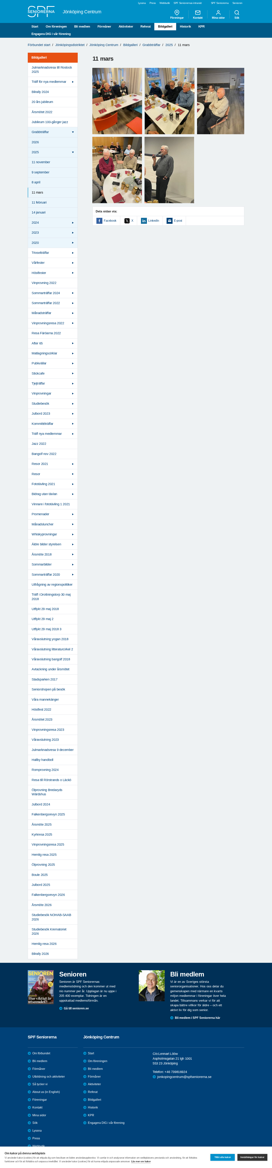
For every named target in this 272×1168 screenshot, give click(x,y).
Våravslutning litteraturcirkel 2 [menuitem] (52, 649)
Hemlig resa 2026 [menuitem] (44, 944)
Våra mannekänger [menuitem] (45, 699)
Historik (185, 26)
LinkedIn (153, 220)
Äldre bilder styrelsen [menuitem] (46, 544)
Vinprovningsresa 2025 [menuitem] (48, 844)
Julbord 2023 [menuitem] (41, 413)
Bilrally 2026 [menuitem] (40, 954)
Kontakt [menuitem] (198, 17)
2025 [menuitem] (35, 152)
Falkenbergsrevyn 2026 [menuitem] (48, 895)
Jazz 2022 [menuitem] (39, 444)
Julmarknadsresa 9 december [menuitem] (53, 750)
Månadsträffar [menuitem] (41, 313)
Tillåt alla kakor (222, 1157)
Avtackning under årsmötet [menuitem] (50, 669)
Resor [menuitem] (36, 474)
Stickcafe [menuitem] (38, 373)
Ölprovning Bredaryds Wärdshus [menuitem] (47, 792)
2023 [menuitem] (35, 232)
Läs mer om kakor (141, 1161)
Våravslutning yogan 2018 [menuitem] (50, 639)
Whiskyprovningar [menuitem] (44, 534)
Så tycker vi (40, 1084)
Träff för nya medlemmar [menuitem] (49, 82)
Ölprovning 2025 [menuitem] (43, 864)
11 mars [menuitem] (37, 192)
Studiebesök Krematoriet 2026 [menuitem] (49, 931)
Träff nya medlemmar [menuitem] (47, 434)
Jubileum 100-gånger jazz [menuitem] (50, 122)
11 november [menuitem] (41, 162)
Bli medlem (82, 26)
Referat (145, 26)
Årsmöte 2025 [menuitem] (41, 824)
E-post (178, 220)
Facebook (110, 220)
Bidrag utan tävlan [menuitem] (44, 494)
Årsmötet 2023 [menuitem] (42, 719)
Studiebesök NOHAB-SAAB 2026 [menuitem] (51, 917)
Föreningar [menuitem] (177, 17)
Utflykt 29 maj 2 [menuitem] (42, 619)
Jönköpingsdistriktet (70, 45)
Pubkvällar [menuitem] (39, 363)
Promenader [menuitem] (40, 514)
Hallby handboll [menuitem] (42, 760)
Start (34, 26)
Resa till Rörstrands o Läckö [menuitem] (51, 780)
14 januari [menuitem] (39, 212)
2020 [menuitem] (35, 243)
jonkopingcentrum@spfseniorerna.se (184, 1077)
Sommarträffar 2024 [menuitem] (46, 293)
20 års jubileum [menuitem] (42, 102)
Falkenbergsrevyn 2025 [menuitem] (48, 814)
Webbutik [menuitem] (164, 2)
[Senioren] (41, 987)
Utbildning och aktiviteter (48, 1076)
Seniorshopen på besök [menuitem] (48, 689)
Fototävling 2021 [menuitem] (43, 484)
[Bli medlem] (152, 985)
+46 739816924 (175, 1072)
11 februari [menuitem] (39, 202)
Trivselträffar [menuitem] (40, 253)
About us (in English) (46, 1091)
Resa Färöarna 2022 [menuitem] (46, 333)
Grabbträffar (151, 45)
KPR (201, 26)
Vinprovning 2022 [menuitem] (44, 283)
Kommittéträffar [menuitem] (42, 424)
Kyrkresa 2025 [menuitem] (42, 834)
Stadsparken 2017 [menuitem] (45, 679)
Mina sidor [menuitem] (218, 17)
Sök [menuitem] (236, 17)
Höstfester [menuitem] (39, 273)
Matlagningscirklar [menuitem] (44, 353)
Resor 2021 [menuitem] (40, 464)
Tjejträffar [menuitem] (38, 383)
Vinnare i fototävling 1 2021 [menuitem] (51, 504)
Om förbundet (41, 1053)
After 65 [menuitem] (37, 343)
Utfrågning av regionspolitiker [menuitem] (52, 584)
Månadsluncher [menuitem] (42, 524)
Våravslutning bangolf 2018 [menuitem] (51, 659)
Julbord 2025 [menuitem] (41, 885)
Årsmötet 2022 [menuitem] (42, 112)
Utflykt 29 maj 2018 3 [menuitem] (46, 629)
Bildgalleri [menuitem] (39, 57)
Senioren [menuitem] (237, 2)
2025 (169, 45)
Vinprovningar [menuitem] (41, 393)
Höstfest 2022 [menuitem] (41, 709)
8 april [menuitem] (36, 182)
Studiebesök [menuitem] (40, 403)
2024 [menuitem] (35, 222)
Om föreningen (56, 26)
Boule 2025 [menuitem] (40, 875)
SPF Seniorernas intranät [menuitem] (188, 2)
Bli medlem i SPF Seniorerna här (197, 1017)
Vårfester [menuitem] (38, 263)
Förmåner (104, 26)
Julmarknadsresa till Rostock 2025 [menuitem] (52, 70)
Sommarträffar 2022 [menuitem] (46, 303)
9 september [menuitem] (40, 172)
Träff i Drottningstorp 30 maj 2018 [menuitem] (51, 597)
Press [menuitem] (153, 2)
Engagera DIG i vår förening (50, 34)
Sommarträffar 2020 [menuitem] (46, 574)
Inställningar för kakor (252, 1157)
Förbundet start (39, 45)
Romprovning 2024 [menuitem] (45, 770)
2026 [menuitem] (35, 142)
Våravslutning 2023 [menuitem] (45, 740)
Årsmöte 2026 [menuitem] (41, 905)
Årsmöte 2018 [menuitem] (41, 554)
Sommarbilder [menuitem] (41, 564)
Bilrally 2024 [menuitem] (40, 92)
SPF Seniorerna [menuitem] (220, 2)
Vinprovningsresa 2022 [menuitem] (48, 323)
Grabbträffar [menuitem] (40, 132)
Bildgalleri (165, 26)
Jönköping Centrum (103, 45)
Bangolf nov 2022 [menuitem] (44, 454)
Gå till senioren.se (76, 1008)
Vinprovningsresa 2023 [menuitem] (48, 730)
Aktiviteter (126, 26)
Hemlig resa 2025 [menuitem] (44, 854)
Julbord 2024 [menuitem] (41, 804)
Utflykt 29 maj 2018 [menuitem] (45, 609)
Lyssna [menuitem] (142, 2)
